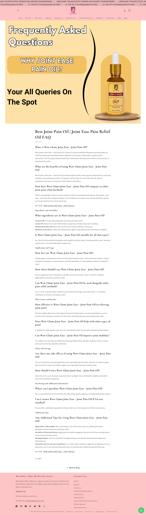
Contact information (111, 511)
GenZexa (61, 511)
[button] (18, 10)
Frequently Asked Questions (83, 491)
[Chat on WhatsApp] (141, 510)
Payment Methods (80, 504)
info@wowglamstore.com (34, 501)
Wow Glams (37, 511)
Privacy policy (79, 511)
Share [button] (39, 458)
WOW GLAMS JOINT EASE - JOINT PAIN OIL (59, 206)
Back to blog (74, 467)
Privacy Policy (78, 494)
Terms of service (89, 511)
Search (76, 481)
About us (77, 485)
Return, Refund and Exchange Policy (86, 501)
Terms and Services (80, 507)
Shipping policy (100, 511)
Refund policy (69, 511)
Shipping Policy (79, 498)
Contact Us (77, 488)
